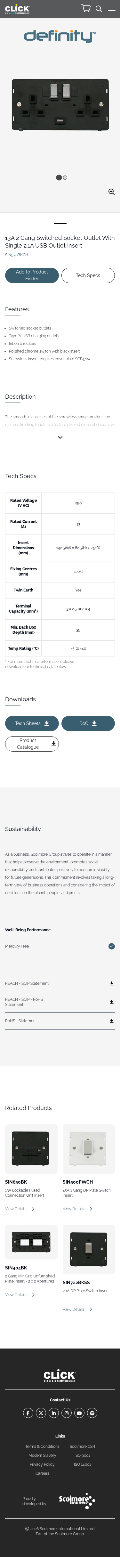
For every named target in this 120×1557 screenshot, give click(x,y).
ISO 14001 (82, 1464)
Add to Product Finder (32, 275)
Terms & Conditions (42, 1446)
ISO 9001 (82, 1455)
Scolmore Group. (69, 1534)
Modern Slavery (42, 1455)
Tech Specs (88, 275)
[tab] (59, 177)
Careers (42, 1473)
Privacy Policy (42, 1464)
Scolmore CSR (82, 1446)
